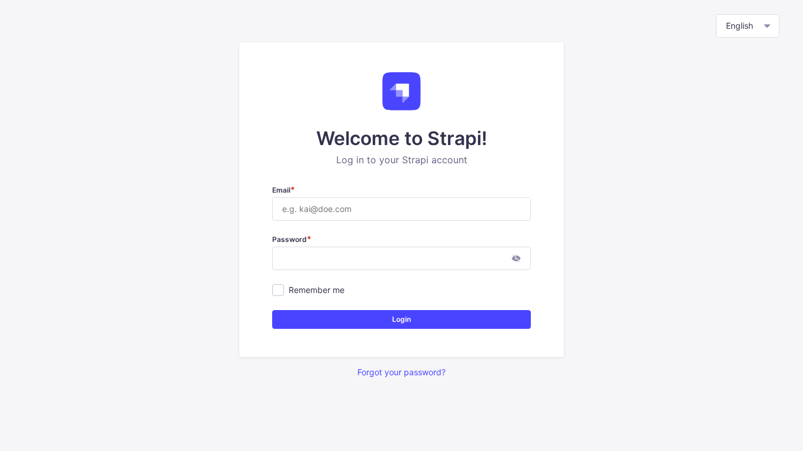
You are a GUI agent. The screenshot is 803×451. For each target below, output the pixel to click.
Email (283, 190)
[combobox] (747, 26)
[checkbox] (278, 290)
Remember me (316, 290)
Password (292, 239)
